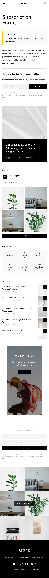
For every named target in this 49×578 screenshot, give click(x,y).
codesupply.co (15, 175)
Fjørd (24, 3)
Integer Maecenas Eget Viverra (14, 297)
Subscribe (36, 86)
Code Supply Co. (15, 178)
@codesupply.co (23, 503)
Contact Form (10, 558)
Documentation (38, 558)
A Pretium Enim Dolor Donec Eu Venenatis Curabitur (14, 287)
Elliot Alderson (17, 157)
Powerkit (31, 38)
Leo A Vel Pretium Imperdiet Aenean (16, 330)
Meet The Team (23, 558)
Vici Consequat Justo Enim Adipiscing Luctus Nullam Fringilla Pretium (21, 148)
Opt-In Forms (37, 60)
